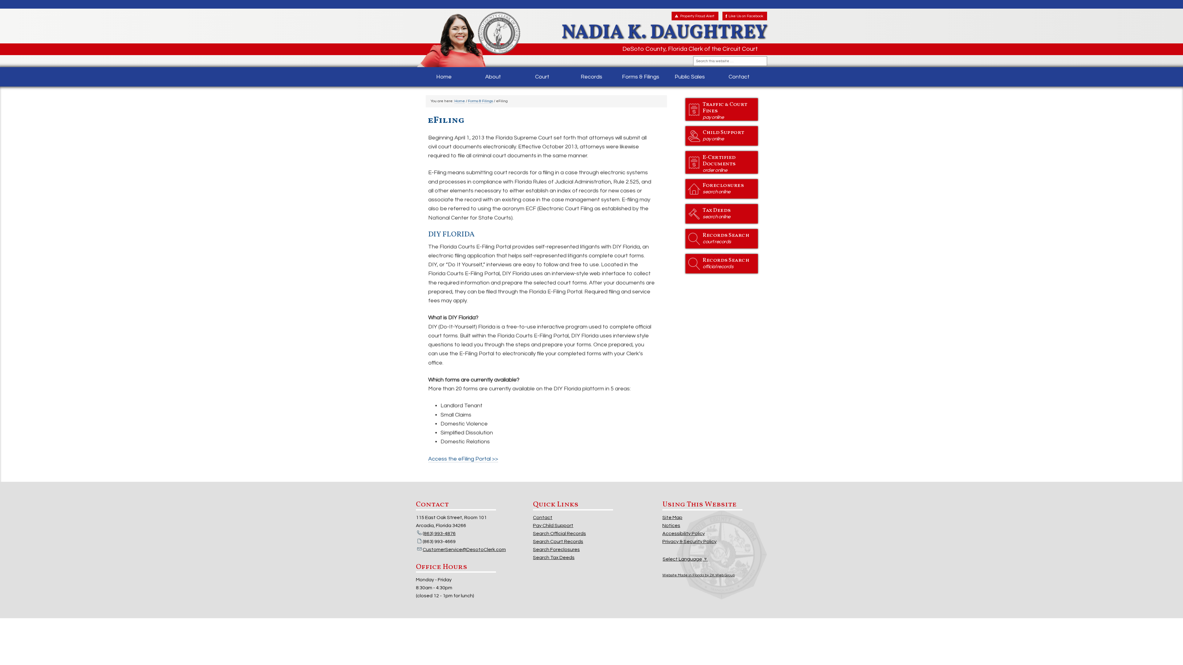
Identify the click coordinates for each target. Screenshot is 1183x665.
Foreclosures (723, 188)
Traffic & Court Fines (725, 110)
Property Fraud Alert (697, 16)
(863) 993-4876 (439, 533)
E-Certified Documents (719, 163)
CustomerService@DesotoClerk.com (464, 549)
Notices (671, 525)
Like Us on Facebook (746, 16)
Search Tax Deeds (554, 557)
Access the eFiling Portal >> (463, 459)
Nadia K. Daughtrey (469, 39)
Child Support (723, 135)
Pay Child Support (553, 525)
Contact (542, 517)
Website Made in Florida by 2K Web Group (698, 575)
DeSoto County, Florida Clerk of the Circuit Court (690, 49)
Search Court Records (558, 541)
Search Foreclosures (556, 549)
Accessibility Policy (683, 533)
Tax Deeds (717, 213)
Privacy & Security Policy (689, 541)
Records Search (726, 238)
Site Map (672, 517)
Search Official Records (559, 533)
